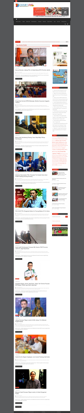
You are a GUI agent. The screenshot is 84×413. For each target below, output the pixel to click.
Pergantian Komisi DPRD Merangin (19, 106)
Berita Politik (49, 21)
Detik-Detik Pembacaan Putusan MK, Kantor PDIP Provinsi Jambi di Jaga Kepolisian (31, 247)
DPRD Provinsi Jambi (55, 155)
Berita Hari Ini (25, 105)
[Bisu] (64, 235)
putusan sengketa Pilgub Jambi (28, 326)
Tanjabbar (54, 163)
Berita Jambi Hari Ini (28, 179)
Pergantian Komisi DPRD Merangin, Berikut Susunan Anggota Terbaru (32, 101)
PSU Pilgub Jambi (35, 180)
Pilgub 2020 (21, 180)
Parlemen (44, 21)
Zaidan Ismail (47, 106)
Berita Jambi (18, 21)
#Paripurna (17, 105)
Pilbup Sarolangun (45, 142)
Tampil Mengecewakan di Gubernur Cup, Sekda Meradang (62, 188)
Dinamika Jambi (25, 73)
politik (25, 106)
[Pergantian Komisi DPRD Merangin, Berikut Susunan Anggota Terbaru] (30, 89)
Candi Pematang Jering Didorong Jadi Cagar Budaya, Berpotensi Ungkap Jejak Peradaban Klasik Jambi (60, 113)
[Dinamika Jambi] (16, 19)
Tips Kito (58, 21)
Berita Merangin (62, 144)
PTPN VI (64, 162)
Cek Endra (43, 214)
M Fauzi (22, 142)
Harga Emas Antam (61, 156)
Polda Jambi (54, 161)
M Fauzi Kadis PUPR (25, 142)
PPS (47, 73)
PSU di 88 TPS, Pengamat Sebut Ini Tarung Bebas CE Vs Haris (32, 211)
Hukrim (24, 21)
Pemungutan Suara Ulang (37, 325)
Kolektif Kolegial (41, 73)
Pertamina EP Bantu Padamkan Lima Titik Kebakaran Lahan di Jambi (62, 173)
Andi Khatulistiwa (20, 324)
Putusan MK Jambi (44, 252)
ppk (46, 73)
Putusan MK (22, 326)
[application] (60, 231)
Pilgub (19, 180)
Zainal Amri (16, 107)
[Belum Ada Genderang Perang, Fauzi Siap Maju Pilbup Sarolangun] (30, 124)
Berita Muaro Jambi (57, 145)
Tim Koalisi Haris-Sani (40, 180)
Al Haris (17, 179)
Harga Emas (55, 156)
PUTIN (41, 397)
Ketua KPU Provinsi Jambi (35, 73)
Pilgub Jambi (25, 180)
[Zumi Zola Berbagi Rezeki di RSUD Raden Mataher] (55, 199)
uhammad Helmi (43, 106)
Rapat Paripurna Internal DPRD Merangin (35, 106)
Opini (55, 21)
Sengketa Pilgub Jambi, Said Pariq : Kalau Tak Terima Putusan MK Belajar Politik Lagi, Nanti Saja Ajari (32, 284)
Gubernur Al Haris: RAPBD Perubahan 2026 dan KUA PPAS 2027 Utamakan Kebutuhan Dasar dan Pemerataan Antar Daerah (60, 99)
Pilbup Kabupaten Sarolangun (39, 142)
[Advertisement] (42, 32)
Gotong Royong (29, 73)
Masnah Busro (57, 158)
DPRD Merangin (41, 105)
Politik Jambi (28, 106)
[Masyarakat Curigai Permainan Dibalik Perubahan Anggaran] (55, 194)
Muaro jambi (63, 158)
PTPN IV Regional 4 (59, 162)
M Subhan (44, 73)
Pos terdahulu (18, 406)
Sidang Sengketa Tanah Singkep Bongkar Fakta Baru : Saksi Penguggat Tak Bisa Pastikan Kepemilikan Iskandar (60, 117)
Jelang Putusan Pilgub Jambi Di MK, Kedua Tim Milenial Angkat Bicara (30, 320)
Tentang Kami (63, 21)
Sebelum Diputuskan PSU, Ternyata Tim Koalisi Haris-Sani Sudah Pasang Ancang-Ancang (31, 175)
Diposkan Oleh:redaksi (19, 72)
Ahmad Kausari (21, 105)
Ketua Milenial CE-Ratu (22, 325)
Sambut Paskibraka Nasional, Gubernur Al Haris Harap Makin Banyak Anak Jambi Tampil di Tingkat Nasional (38, 41)
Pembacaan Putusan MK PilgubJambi (22, 252)
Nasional (39, 21)
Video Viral (58, 163)
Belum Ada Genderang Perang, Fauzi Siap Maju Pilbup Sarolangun (30, 138)
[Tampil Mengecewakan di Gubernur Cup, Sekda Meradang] (55, 188)
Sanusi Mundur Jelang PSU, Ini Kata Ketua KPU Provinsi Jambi (32, 70)
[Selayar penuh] (66, 235)
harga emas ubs (61, 157)
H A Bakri (44, 179)
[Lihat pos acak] (67, 24)
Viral (62, 163)
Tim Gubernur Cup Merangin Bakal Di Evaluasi (59, 183)
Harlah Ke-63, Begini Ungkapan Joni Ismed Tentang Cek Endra (32, 357)
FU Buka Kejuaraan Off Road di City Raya (58, 203)
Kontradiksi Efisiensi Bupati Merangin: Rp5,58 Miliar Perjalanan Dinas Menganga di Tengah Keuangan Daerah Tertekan (60, 125)
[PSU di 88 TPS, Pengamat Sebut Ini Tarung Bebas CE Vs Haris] (30, 198)
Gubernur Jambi (62, 155)
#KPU (17, 73)
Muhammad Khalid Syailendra (29, 325)
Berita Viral (28, 21)
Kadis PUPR (18, 142)
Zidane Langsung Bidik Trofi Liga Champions (59, 207)
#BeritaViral (61, 137)
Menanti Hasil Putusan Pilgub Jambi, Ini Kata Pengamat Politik (30, 392)
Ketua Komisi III (45, 105)
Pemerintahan (33, 21)
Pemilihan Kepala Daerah (31, 142)
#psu (18, 73)
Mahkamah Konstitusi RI (22, 397)
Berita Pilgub (32, 179)
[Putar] (53, 235)
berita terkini (32, 105)
